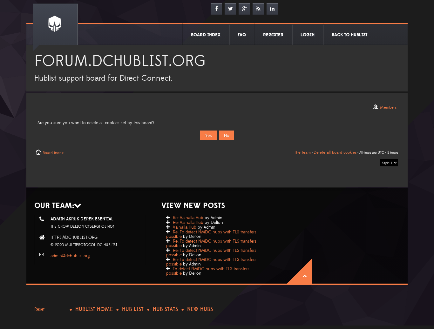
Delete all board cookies (335, 152)
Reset (39, 309)
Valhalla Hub (184, 227)
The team (302, 152)
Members (388, 107)
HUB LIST (133, 309)
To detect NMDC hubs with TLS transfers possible (207, 271)
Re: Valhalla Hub (188, 218)
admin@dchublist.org (70, 256)
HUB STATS (165, 309)
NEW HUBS (200, 309)
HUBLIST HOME (94, 309)
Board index (53, 152)
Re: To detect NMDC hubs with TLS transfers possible (211, 234)
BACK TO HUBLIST (349, 35)
